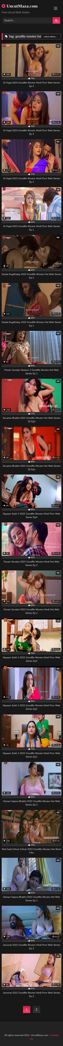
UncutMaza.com (21, 6)
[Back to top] (52, 1036)
